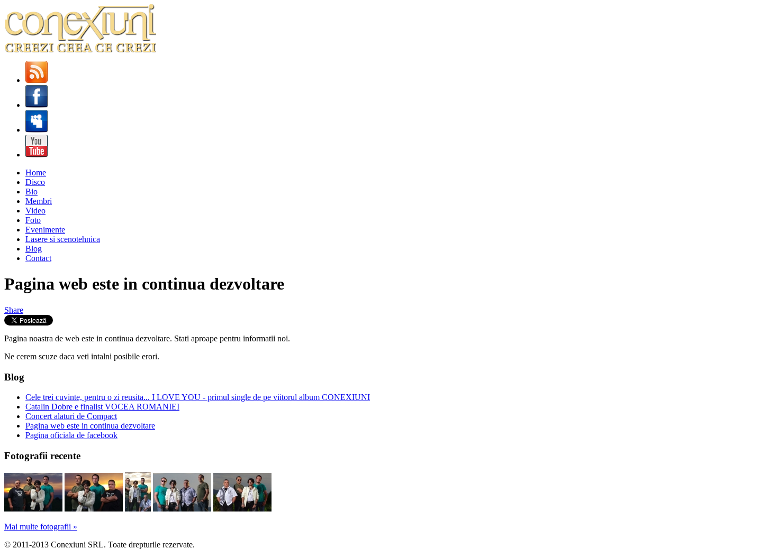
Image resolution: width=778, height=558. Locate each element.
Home (35, 172)
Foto (33, 220)
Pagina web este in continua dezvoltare (90, 425)
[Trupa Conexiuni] (80, 49)
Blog (33, 248)
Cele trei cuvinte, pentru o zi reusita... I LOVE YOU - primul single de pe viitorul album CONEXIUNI (197, 397)
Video (35, 210)
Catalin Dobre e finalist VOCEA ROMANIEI (102, 406)
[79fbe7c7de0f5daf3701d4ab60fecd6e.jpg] (182, 508)
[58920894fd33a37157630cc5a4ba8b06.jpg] (33, 508)
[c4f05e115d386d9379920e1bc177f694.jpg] (138, 508)
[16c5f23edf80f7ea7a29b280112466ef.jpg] (94, 508)
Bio (31, 191)
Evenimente (45, 229)
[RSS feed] (36, 80)
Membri (38, 201)
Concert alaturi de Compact (71, 416)
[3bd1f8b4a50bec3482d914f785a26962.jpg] (242, 508)
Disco (35, 182)
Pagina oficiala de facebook (71, 435)
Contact (38, 258)
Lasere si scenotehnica (62, 239)
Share (13, 309)
